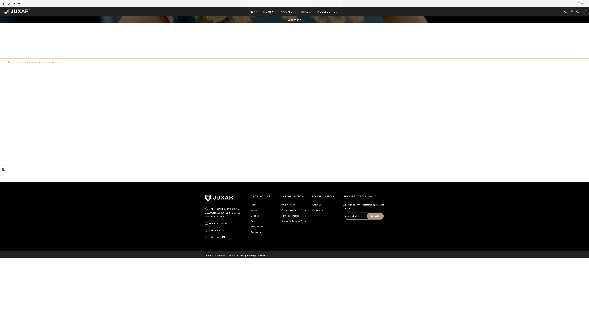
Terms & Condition (290, 215)
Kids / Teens (257, 226)
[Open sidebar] (4, 169)
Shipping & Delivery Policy (293, 221)
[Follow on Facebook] (3, 4)
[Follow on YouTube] (19, 4)
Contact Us (317, 210)
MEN (253, 11)
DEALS (305, 11)
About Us (316, 204)
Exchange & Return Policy (293, 210)
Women (254, 210)
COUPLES (287, 11)
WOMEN (268, 11)
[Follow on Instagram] (9, 4)
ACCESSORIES (327, 11)
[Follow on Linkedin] (14, 4)
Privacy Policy (287, 204)
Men (253, 204)
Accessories (257, 232)
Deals (253, 221)
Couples (255, 215)
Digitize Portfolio (260, 255)
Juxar (234, 255)
